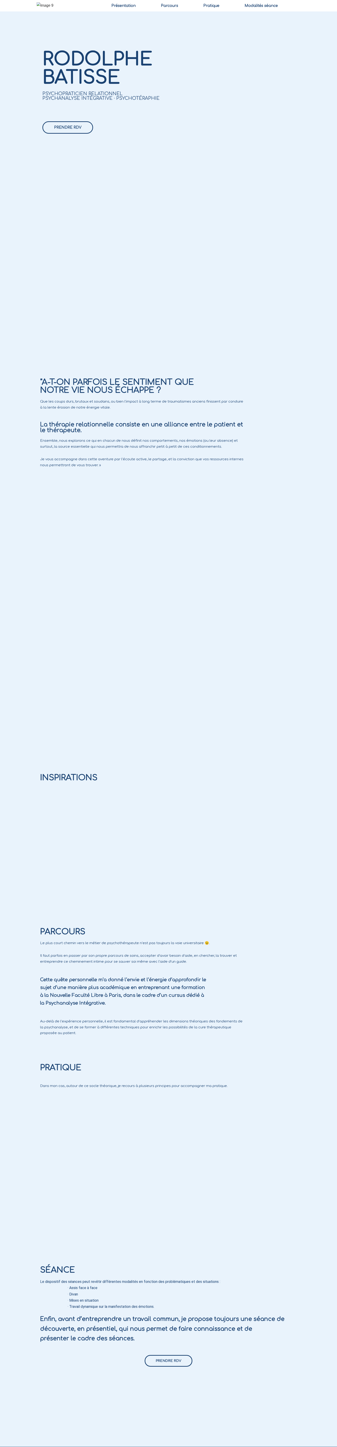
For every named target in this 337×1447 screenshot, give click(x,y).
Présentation (123, 6)
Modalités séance (261, 6)
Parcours (169, 6)
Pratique (211, 6)
